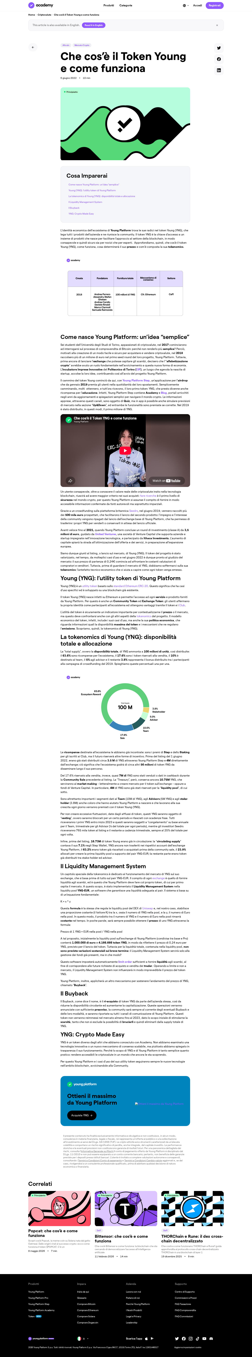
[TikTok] (197, 1339)
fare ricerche (148, 495)
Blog (164, 392)
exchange (158, 878)
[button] (125, 1101)
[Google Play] (152, 1339)
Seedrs (133, 510)
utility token (89, 586)
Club (182, 605)
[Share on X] (219, 48)
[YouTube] (204, 1339)
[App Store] (146, 1338)
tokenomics (144, 616)
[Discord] (211, 1339)
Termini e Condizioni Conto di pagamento (100, 1160)
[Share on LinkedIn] (219, 71)
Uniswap (147, 908)
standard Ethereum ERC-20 (130, 586)
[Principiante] (59, 1225)
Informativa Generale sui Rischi (97, 1151)
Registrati (215, 5)
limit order (125, 961)
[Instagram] (191, 1339)
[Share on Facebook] (219, 59)
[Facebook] (184, 1339)
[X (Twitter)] (177, 1339)
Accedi (197, 5)
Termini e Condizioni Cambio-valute (143, 1160)
